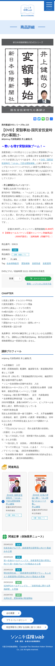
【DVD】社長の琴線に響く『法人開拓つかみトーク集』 (40, 501)
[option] (28, 76)
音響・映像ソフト (20, 255)
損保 (18, 582)
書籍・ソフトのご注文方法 (39, 284)
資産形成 (36, 263)
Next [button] (51, 501)
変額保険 (25, 263)
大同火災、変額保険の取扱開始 (18, 598)
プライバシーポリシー (16, 620)
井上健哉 (13, 259)
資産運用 (47, 263)
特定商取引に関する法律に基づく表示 (23, 627)
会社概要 (10, 613)
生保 (15, 250)
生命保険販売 (13, 263)
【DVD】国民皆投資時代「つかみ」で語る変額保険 (14, 499)
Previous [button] (3, 501)
